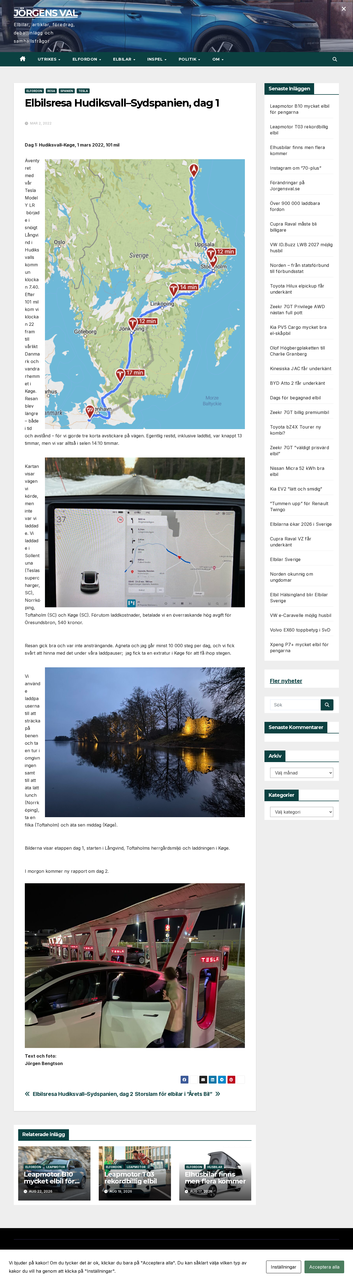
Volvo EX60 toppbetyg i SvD (300, 630)
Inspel (155, 59)
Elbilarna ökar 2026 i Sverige (301, 524)
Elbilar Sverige (285, 559)
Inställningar (283, 1267)
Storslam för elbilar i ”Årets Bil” (173, 1094)
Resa (51, 91)
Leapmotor (55, 1167)
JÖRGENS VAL (45, 13)
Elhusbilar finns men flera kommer (215, 1177)
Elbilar (123, 59)
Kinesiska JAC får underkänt (300, 368)
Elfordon (86, 59)
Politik (188, 59)
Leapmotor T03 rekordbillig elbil (130, 1177)
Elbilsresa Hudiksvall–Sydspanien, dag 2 (83, 1094)
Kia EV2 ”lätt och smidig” (296, 489)
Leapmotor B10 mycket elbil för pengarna (49, 1181)
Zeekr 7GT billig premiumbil (299, 412)
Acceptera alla (324, 1267)
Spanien (66, 91)
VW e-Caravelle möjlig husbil (300, 615)
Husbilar (214, 1167)
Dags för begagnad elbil (295, 397)
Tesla (83, 91)
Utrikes (48, 59)
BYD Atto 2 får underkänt (297, 383)
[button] (335, 59)
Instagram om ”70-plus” (295, 168)
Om (216, 59)
